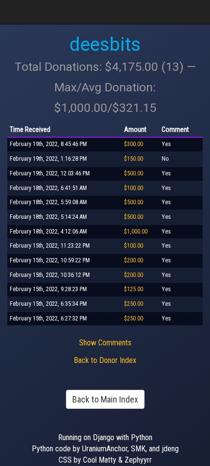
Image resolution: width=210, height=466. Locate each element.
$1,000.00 (135, 231)
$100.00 (133, 188)
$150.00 (133, 158)
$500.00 (133, 173)
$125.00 (133, 289)
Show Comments (105, 342)
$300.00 (133, 144)
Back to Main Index (105, 399)
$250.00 (133, 303)
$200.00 (133, 260)
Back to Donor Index (105, 360)
